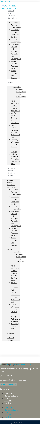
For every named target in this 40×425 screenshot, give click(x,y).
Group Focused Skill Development (16, 74)
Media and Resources (11, 174)
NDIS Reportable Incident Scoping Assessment (15, 106)
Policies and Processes (15, 155)
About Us (10, 180)
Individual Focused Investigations (16, 24)
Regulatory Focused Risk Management (16, 48)
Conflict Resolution (15, 114)
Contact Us (10, 333)
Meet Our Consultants (11, 183)
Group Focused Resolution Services (15, 64)
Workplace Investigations (21, 90)
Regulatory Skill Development (16, 56)
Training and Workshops (15, 120)
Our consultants (11, 396)
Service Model (12, 18)
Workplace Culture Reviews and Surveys (15, 147)
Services (11, 82)
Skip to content (6, 1)
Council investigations (16, 40)
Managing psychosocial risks (16, 161)
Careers (7, 401)
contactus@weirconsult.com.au (13, 380)
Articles (9, 335)
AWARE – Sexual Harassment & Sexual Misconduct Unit (15, 131)
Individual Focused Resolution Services (15, 33)
